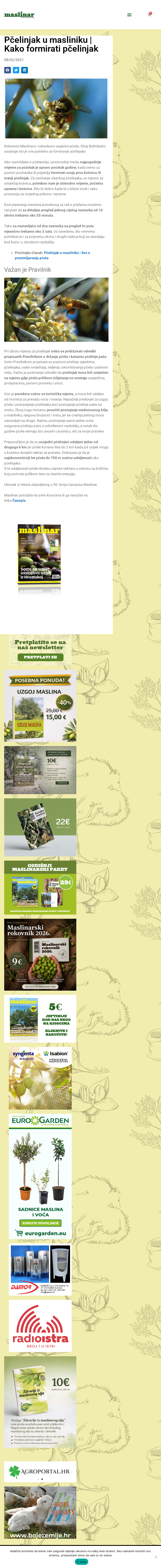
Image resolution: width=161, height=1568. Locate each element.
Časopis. (19, 500)
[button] (129, 14)
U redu (81, 1561)
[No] (156, 1557)
